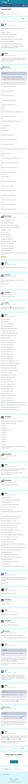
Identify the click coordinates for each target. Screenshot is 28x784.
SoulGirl (7, 303)
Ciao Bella (7, 275)
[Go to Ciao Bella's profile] (2, 275)
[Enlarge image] (1, 256)
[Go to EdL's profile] (2, 25)
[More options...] (25, 25)
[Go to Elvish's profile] (2, 54)
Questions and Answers (16, 14)
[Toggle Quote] (3, 73)
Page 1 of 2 (13, 18)
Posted (10, 25)
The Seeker (8, 416)
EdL (3, 12)
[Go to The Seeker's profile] (2, 417)
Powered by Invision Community (14, 781)
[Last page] (26, 19)
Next (23, 18)
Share (7, 769)
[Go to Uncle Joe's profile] (2, 68)
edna (6, 263)
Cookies (17, 779)
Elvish (6, 53)
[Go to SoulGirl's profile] (2, 303)
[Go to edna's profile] (2, 263)
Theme (11, 779)
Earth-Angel (8, 216)
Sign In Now (14, 761)
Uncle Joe (7, 67)
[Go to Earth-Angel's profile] (2, 217)
